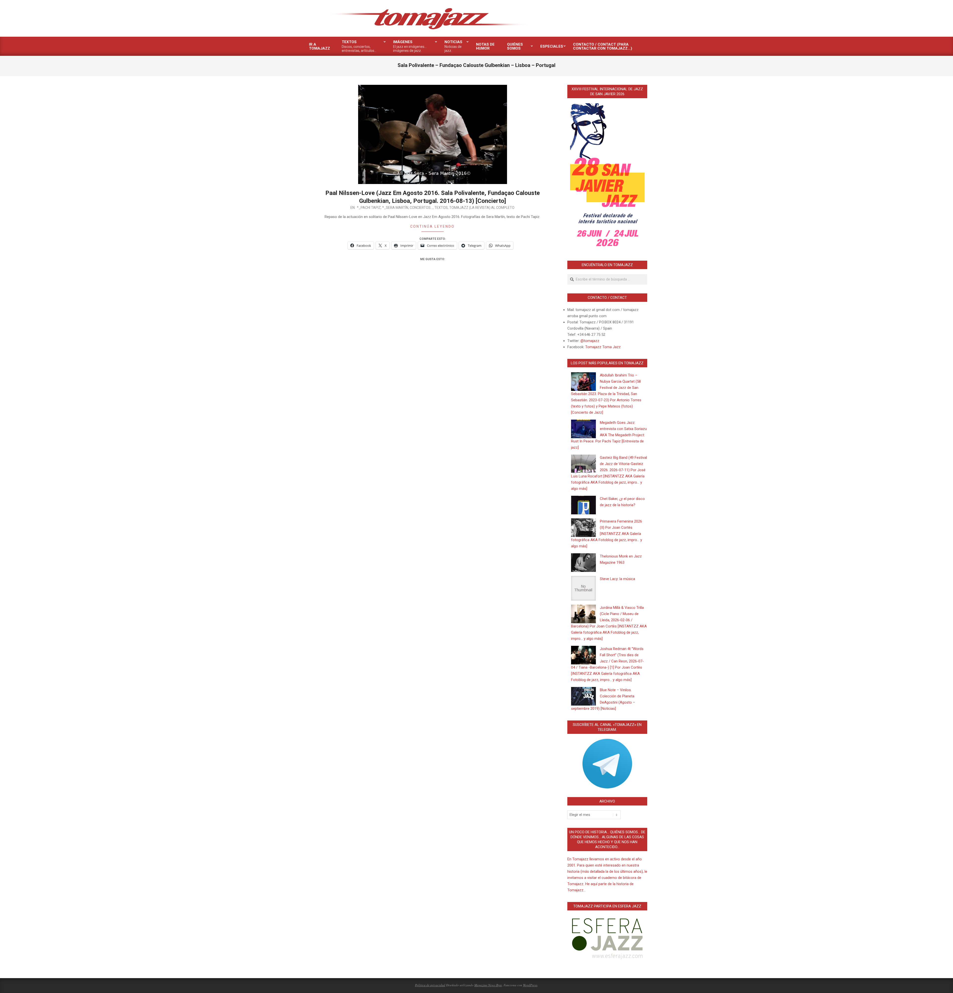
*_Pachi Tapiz (369, 208)
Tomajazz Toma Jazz (603, 347)
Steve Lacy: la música (617, 579)
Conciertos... (421, 208)
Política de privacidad (430, 985)
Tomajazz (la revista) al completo (481, 208)
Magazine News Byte (488, 985)
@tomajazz (589, 341)
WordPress (530, 985)
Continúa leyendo (432, 226)
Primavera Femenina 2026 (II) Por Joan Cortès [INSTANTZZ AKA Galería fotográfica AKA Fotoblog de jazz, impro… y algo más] (606, 533)
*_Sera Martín (395, 208)
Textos (441, 208)
